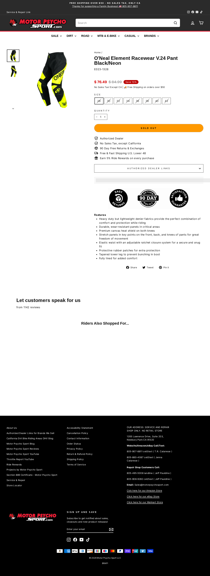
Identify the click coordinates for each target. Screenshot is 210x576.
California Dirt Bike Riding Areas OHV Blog (30, 438)
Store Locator (14, 485)
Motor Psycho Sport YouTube (23, 454)
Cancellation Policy (77, 433)
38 (147, 101)
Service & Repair (16, 480)
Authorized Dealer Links (148, 168)
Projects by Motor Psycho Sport (24, 469)
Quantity (102, 110)
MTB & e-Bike (107, 35)
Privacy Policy (75, 448)
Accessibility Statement (80, 428)
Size (97, 94)
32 (118, 101)
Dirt (70, 35)
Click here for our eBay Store (143, 496)
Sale (55, 35)
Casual (131, 35)
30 (108, 101)
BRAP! (105, 563)
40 (157, 101)
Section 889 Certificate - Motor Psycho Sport (32, 475)
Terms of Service (76, 464)
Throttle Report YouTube (20, 459)
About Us (12, 428)
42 (166, 101)
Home (97, 52)
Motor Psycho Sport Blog (20, 443)
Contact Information (78, 438)
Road (85, 35)
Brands (150, 35)
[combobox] (127, 23)
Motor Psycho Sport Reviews (23, 448)
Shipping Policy (75, 459)
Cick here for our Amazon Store (144, 490)
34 (128, 101)
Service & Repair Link (18, 12)
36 (137, 101)
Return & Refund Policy (80, 454)
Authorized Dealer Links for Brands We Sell (30, 433)
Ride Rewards (14, 464)
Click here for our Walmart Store (145, 502)
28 (99, 101)
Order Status (74, 443)
